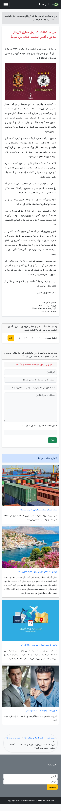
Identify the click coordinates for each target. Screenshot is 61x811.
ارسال (52, 440)
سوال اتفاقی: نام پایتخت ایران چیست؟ (39, 425)
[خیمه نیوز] (48, 4)
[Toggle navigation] (6, 4)
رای (10, 338)
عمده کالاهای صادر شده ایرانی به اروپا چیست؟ (38, 509)
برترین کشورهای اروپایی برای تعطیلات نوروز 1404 (37, 571)
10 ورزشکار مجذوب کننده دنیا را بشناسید (41, 710)
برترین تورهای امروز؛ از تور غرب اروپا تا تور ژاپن (38, 645)
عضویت (52, 787)
